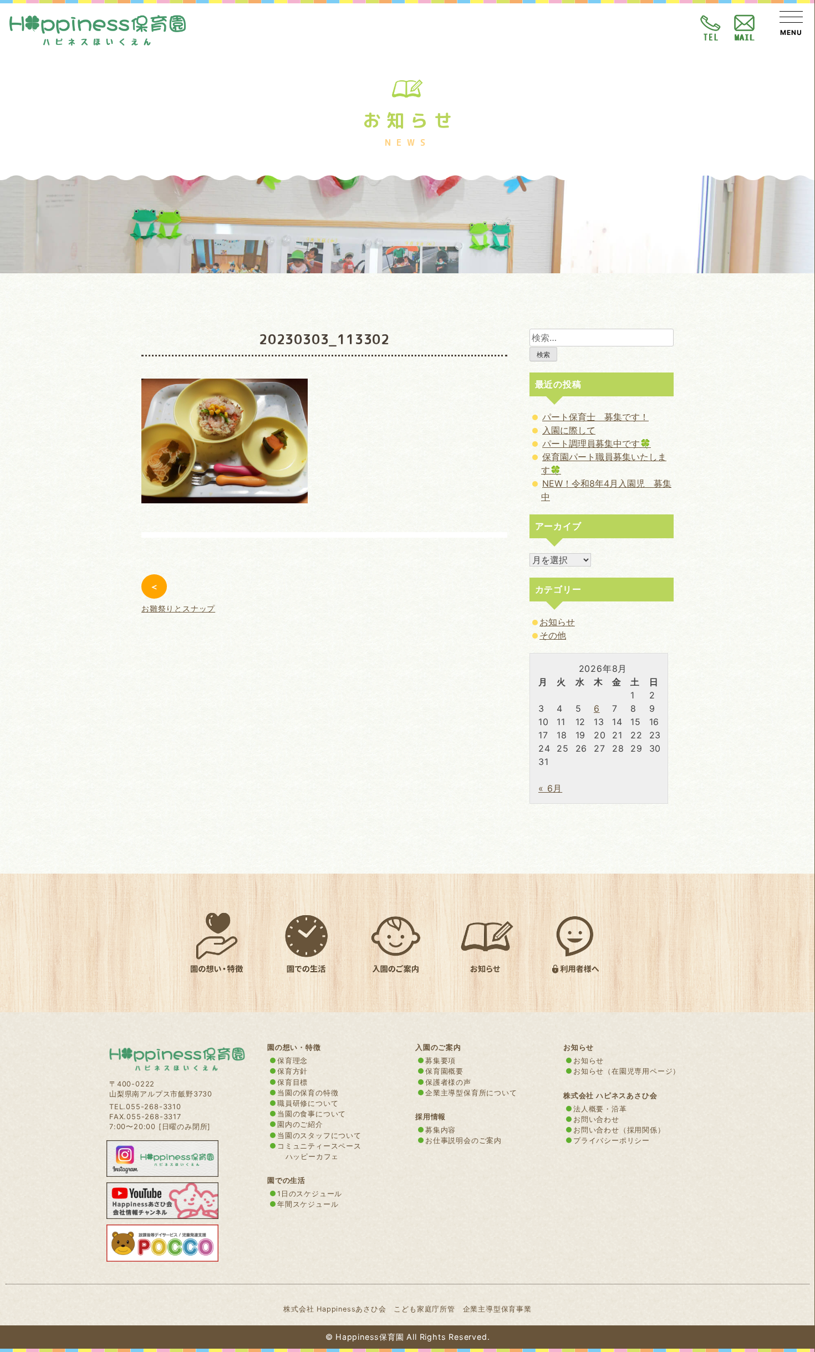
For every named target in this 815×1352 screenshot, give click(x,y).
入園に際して (568, 430)
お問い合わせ (596, 1119)
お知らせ (557, 621)
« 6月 (550, 788)
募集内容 (440, 1130)
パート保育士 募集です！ (595, 416)
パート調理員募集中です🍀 (596, 443)
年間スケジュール (307, 1204)
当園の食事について (311, 1114)
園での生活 (286, 1180)
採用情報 (430, 1117)
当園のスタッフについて (319, 1135)
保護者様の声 (448, 1082)
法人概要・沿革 (600, 1109)
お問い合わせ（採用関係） (619, 1130)
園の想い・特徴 (294, 1047)
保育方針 (292, 1071)
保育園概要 (444, 1071)
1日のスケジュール (309, 1194)
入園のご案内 (438, 1047)
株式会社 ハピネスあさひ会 (610, 1095)
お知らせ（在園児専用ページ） (626, 1071)
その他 (552, 635)
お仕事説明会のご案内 (463, 1140)
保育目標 (292, 1082)
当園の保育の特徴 (307, 1093)
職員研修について (307, 1103)
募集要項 (440, 1061)
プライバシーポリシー (611, 1140)
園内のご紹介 (300, 1124)
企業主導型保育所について (471, 1093)
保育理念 (292, 1061)
